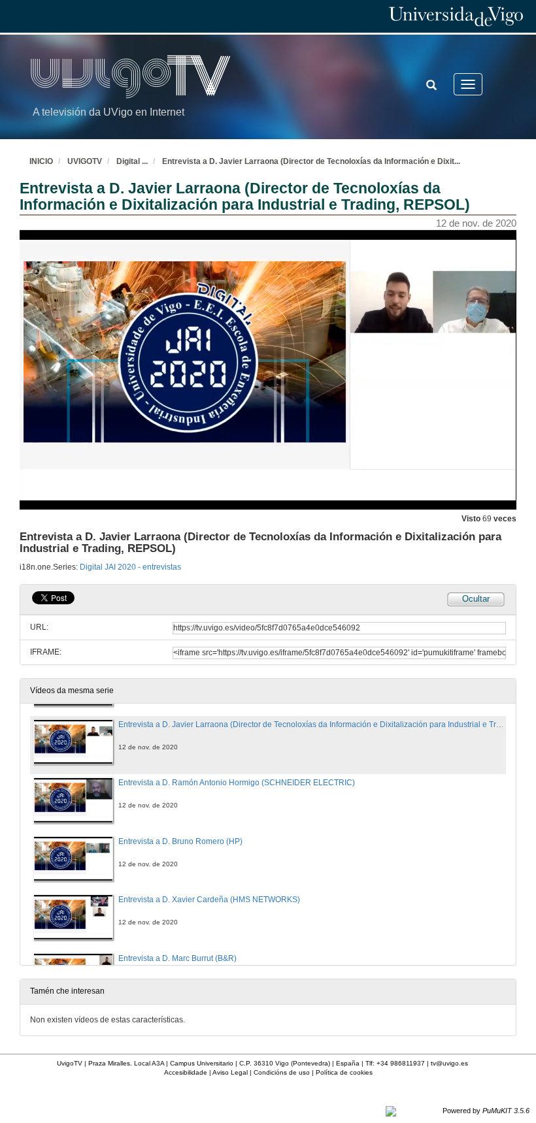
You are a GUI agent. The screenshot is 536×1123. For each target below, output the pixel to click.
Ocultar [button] (476, 599)
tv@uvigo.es (449, 1063)
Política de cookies (344, 1072)
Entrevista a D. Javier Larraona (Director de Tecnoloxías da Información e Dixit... (311, 161)
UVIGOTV (84, 161)
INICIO (41, 161)
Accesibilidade (185, 1072)
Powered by (486, 1111)
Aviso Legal (230, 1072)
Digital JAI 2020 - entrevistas (130, 567)
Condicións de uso (282, 1072)
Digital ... (132, 161)
